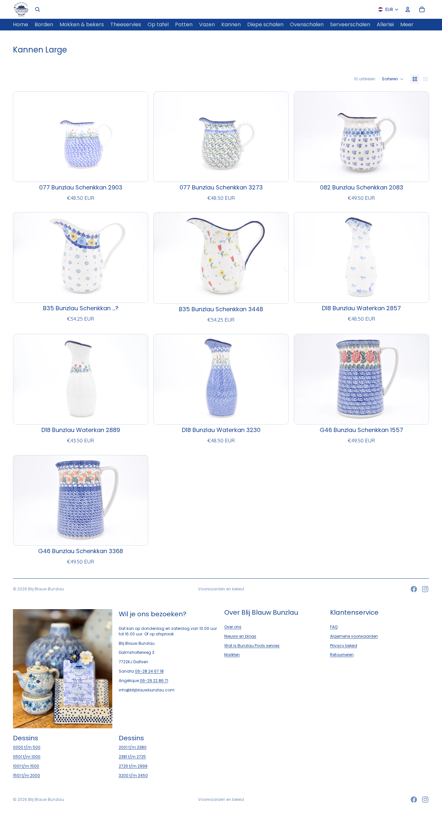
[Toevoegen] (138, 171)
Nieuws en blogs (240, 636)
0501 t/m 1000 (26, 756)
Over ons (232, 627)
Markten (232, 654)
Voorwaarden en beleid (221, 589)
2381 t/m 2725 (132, 756)
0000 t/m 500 (26, 747)
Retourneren (342, 654)
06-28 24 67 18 (149, 671)
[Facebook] (414, 589)
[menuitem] (407, 24)
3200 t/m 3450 (133, 775)
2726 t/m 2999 (133, 766)
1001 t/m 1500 (26, 766)
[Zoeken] (37, 9)
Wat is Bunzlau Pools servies (252, 645)
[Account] (408, 9)
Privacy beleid (343, 645)
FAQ (333, 627)
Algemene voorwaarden (354, 636)
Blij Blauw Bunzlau (46, 589)
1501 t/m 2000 (26, 775)
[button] (393, 79)
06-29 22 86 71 (154, 680)
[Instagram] (425, 589)
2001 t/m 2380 (133, 747)
